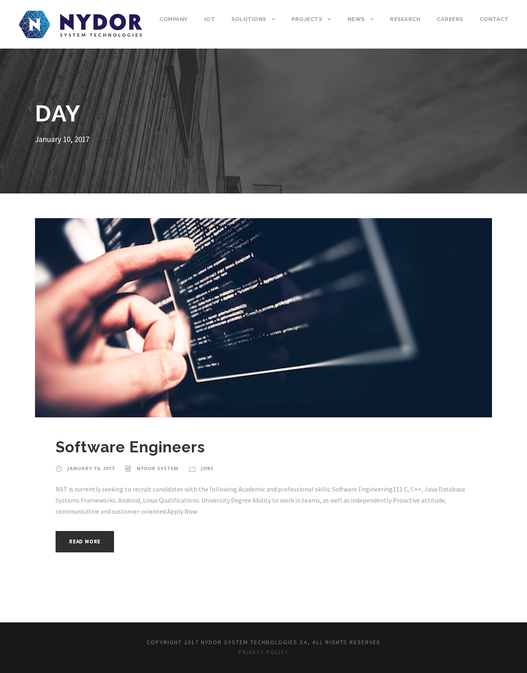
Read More (84, 541)
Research (405, 19)
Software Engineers (130, 447)
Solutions (248, 19)
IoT (209, 19)
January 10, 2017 (91, 468)
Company (173, 19)
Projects (306, 19)
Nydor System (158, 468)
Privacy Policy (263, 652)
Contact (494, 19)
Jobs (207, 468)
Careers (450, 19)
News (356, 19)
